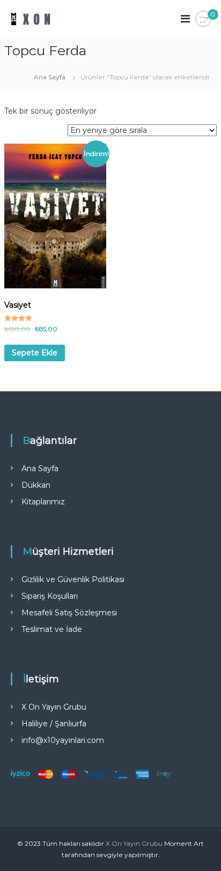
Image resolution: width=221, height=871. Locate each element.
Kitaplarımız (43, 502)
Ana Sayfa (49, 77)
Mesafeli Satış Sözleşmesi (69, 612)
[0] (203, 19)
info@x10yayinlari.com (62, 740)
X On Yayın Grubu (53, 707)
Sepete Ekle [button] (34, 353)
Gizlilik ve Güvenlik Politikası (72, 579)
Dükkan (35, 485)
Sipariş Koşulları (49, 596)
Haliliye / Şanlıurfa (53, 723)
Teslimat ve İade (51, 629)
